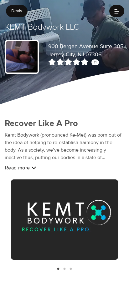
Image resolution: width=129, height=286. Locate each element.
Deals (16, 11)
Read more (18, 167)
